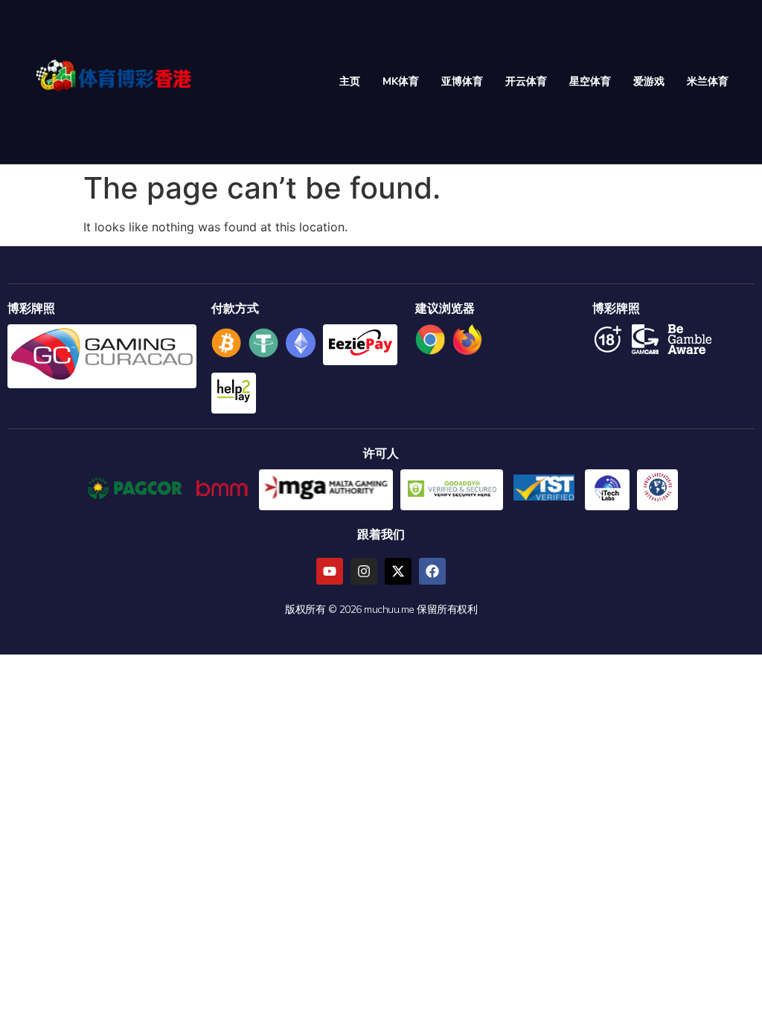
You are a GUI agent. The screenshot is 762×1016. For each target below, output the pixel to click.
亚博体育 (462, 81)
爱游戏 (649, 81)
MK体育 (400, 81)
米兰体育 (708, 81)
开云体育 (526, 81)
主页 (349, 81)
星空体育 (590, 81)
